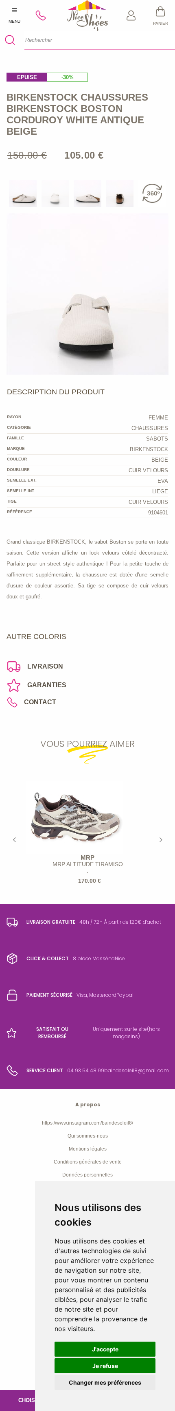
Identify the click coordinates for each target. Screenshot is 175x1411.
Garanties (46, 685)
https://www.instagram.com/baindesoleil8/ (87, 1123)
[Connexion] (131, 15)
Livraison (45, 666)
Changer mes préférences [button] (105, 1382)
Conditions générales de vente (88, 1162)
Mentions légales (88, 1149)
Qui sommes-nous (88, 1136)
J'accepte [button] (105, 1349)
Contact (40, 702)
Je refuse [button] (105, 1365)
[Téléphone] (44, 15)
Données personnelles (87, 1175)
